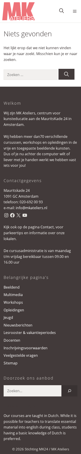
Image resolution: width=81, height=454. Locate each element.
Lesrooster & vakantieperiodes (30, 332)
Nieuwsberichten (18, 325)
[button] (61, 11)
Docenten (12, 340)
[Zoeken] (66, 74)
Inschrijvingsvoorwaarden (25, 347)
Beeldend (12, 287)
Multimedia (13, 294)
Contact (47, 227)
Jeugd (8, 317)
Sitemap (11, 363)
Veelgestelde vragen (21, 355)
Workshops (13, 302)
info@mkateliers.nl (31, 207)
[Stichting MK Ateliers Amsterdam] (18, 11)
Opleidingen (14, 310)
